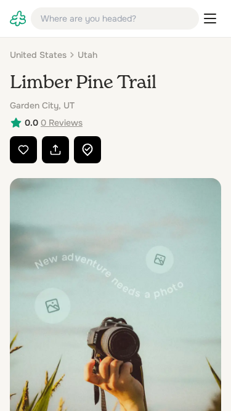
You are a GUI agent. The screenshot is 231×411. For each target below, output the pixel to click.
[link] (18, 18)
